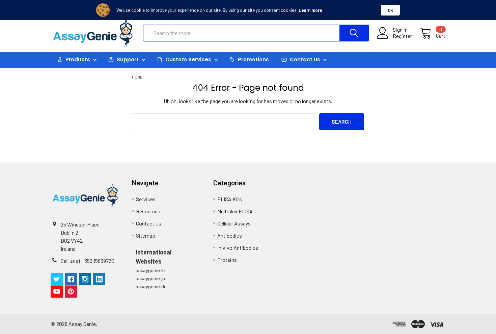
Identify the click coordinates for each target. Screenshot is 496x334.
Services (146, 199)
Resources (148, 211)
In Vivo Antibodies (237, 247)
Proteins (227, 259)
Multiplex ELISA (235, 211)
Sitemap (145, 235)
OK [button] (390, 10)
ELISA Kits (229, 199)
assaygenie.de (151, 286)
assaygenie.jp (150, 278)
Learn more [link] (310, 10)
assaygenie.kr (150, 270)
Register (402, 36)
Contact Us (148, 223)
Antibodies (229, 235)
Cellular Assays (234, 223)
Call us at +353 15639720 (87, 260)
